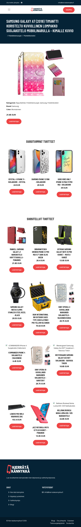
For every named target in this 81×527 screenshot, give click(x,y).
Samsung (43, 103)
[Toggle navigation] (9, 9)
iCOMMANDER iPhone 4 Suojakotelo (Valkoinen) (16, 355)
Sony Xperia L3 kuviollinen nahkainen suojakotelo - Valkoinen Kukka (64, 312)
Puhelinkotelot (29, 36)
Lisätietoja (14, 121)
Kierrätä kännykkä (17, 492)
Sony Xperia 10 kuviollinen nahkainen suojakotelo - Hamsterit (40, 375)
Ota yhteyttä (61, 521)
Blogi (12, 505)
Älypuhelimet (21, 103)
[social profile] (21, 3)
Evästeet (70, 521)
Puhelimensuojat (15, 36)
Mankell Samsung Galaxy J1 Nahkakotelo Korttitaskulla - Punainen (17, 254)
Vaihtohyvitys (15, 500)
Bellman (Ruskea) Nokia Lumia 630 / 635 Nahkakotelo (64, 413)
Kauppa (69, 10)
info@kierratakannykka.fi (66, 3)
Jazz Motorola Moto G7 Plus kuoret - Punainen (40, 430)
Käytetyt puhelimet (17, 496)
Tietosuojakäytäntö (57, 523)
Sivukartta (70, 523)
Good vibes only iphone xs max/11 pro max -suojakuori (64, 182)
